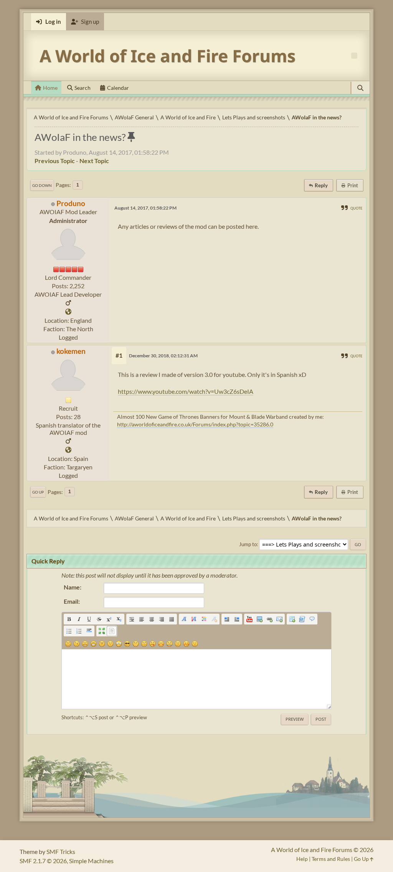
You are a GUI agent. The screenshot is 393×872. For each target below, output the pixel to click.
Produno (70, 203)
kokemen (71, 351)
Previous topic (55, 160)
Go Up (38, 492)
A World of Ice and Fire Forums (168, 55)
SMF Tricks (60, 851)
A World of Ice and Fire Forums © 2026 (322, 849)
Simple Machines (91, 860)
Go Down (42, 185)
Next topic (94, 160)
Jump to (248, 544)
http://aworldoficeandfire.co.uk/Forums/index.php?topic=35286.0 (195, 424)
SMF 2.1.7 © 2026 (43, 860)
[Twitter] (68, 311)
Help (302, 858)
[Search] (360, 88)
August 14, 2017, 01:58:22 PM (145, 207)
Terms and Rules (331, 858)
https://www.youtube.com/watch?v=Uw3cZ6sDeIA (185, 391)
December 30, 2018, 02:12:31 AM (163, 355)
